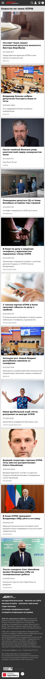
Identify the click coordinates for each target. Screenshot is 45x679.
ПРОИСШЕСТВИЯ (9, 269)
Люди (5, 165)
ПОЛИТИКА (7, 481)
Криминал (7, 213)
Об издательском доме (12, 601)
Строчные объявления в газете (16, 609)
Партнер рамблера (20, 669)
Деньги (6, 376)
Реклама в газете (9, 604)
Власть (6, 61)
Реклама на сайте (33, 601)
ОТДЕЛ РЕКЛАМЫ (9, 606)
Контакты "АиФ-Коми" (28, 604)
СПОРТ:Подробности (12, 425)
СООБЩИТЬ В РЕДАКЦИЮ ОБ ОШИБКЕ (17, 612)
